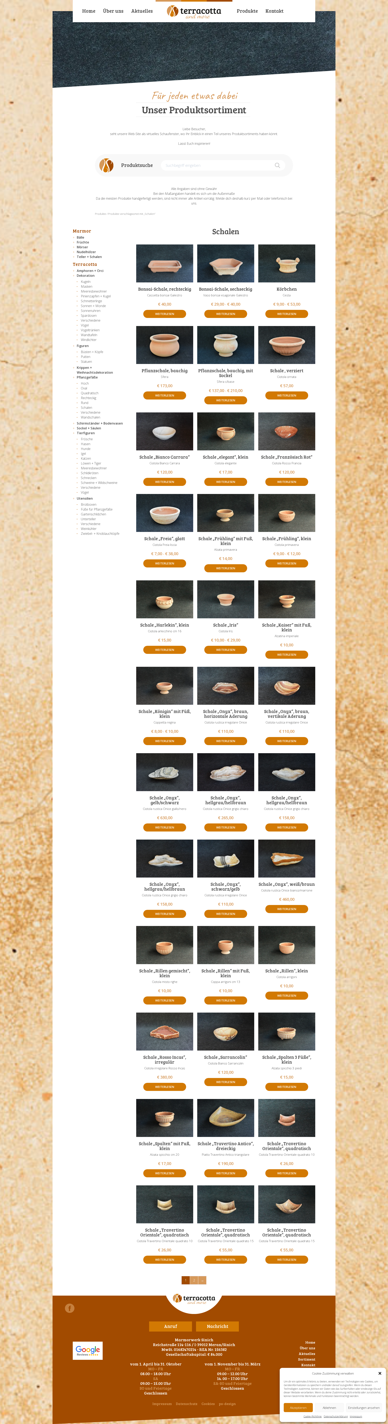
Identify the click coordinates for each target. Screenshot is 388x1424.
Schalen (86, 407)
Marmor (82, 231)
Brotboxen (88, 504)
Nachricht (217, 1326)
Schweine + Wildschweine (99, 482)
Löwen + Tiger (91, 463)
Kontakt (275, 10)
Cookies (208, 1403)
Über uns (113, 10)
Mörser (82, 247)
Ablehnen (329, 1408)
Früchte (83, 242)
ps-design (227, 1403)
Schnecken (88, 478)
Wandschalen (90, 417)
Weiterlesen (164, 314)
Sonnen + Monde (93, 306)
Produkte (247, 10)
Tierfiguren (86, 433)
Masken (86, 286)
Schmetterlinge (91, 301)
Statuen (86, 361)
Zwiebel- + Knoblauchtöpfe (100, 533)
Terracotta (85, 264)
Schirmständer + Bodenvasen (100, 423)
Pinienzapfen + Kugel (96, 296)
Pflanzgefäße (87, 377)
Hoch (85, 383)
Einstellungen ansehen (364, 1408)
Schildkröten (89, 473)
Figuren (83, 346)
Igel (83, 453)
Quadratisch (89, 393)
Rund (84, 403)
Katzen (86, 458)
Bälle (80, 237)
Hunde (86, 449)
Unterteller (88, 519)
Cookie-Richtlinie (313, 1416)
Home (88, 10)
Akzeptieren (298, 1408)
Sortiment (306, 1359)
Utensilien (85, 498)
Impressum (356, 1416)
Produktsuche (137, 165)
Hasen (85, 444)
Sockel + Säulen (89, 428)
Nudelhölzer (86, 252)
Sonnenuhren (90, 310)
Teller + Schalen (89, 257)
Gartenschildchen (93, 514)
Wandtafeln (89, 335)
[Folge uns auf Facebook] (70, 1308)
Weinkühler (89, 528)
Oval (84, 388)
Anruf (170, 1326)
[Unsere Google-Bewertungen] (88, 1351)
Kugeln (86, 281)
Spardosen (89, 315)
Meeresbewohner (94, 291)
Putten (85, 356)
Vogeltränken (90, 330)
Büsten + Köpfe (92, 352)
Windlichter (89, 340)
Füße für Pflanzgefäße (97, 509)
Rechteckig (88, 398)
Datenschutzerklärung (336, 1416)
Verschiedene (90, 320)
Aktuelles (142, 10)
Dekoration (86, 275)
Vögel (85, 325)
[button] (380, 1373)
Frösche (87, 439)
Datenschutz (186, 1403)
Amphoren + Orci (90, 270)
